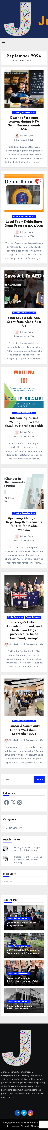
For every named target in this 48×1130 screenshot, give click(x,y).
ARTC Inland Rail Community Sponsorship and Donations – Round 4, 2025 (23, 953)
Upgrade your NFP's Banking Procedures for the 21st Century (28, 860)
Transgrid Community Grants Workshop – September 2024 (24, 730)
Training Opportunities (24, 113)
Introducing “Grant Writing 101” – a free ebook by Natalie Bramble (24, 422)
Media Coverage (15, 617)
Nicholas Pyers (26, 136)
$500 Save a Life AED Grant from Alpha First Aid (24, 322)
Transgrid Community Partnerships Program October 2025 (24, 981)
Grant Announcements (24, 217)
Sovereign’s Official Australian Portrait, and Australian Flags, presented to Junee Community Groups (24, 630)
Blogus (24, 1126)
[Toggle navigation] (3, 43)
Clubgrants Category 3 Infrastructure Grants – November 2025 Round (20, 1009)
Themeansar (37, 1126)
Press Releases (33, 617)
